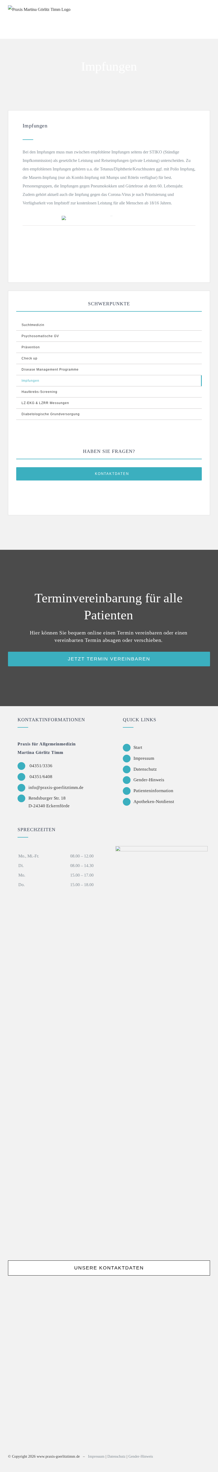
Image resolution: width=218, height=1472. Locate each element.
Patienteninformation (153, 790)
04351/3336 (40, 765)
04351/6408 (40, 776)
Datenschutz (145, 769)
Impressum (143, 758)
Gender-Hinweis (148, 779)
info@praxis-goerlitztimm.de (55, 787)
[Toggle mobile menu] (208, 11)
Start (137, 747)
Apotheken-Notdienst (153, 801)
